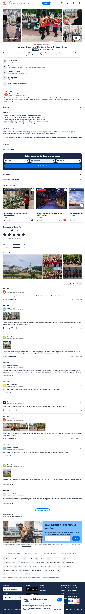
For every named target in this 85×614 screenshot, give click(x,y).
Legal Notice (43, 590)
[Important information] (80, 179)
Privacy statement (26, 546)
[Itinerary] (80, 107)
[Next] (82, 205)
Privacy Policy (43, 593)
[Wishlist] (61, 3)
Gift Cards (64, 598)
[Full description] (80, 128)
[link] (18, 205)
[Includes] (80, 144)
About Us (63, 588)
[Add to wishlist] (32, 189)
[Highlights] (80, 112)
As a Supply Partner (73, 588)
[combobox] (26, 3)
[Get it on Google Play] (32, 589)
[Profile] (79, 3)
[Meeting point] (80, 174)
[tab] (13, 554)
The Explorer (63, 602)
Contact (42, 588)
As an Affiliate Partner (74, 593)
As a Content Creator (73, 590)
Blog (62, 593)
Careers (63, 590)
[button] (46, 50)
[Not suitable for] (80, 149)
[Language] (73, 3)
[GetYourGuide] (5, 3)
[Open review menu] (80, 292)
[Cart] (67, 3)
